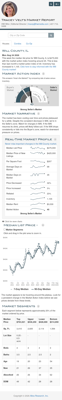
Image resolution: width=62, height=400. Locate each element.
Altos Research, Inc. (39, 395)
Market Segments (14, 229)
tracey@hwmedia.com (38, 23)
